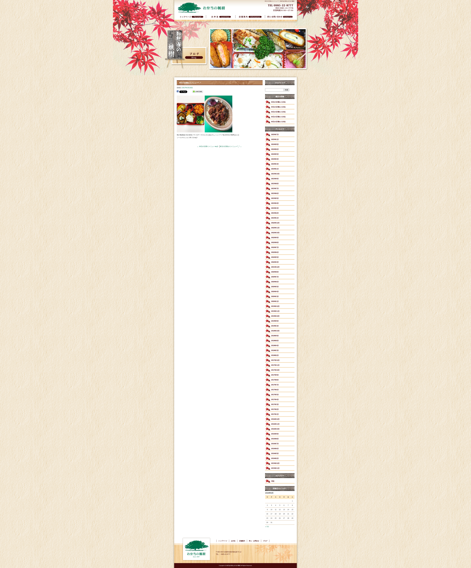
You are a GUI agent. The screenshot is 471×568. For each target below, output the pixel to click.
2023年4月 (275, 203)
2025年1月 (275, 139)
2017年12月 (275, 360)
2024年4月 (275, 159)
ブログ (265, 541)
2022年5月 (275, 257)
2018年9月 (275, 336)
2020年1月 (275, 301)
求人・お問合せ (279, 18)
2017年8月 (275, 380)
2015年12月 (275, 463)
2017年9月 (275, 375)
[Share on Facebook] (178, 91)
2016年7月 (275, 444)
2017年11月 (275, 365)
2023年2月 (275, 213)
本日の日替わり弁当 (278, 102)
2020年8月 (275, 272)
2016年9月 (275, 434)
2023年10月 (275, 174)
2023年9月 (275, 179)
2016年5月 (275, 453)
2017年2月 (275, 409)
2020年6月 (275, 282)
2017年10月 (275, 370)
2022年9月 (275, 237)
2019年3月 (275, 326)
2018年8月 (275, 341)
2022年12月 (275, 223)
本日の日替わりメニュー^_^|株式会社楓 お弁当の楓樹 (279, 1)
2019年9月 (275, 321)
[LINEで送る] (197, 91)
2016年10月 (275, 429)
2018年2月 (275, 355)
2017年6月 (275, 390)
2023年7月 (275, 188)
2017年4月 (275, 399)
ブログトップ (280, 83)
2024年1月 (275, 169)
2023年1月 (275, 218)
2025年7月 (275, 134)
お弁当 (221, 18)
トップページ (191, 18)
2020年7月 (275, 277)
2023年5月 (275, 198)
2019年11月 (275, 311)
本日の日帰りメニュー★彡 (207, 146)
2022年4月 (275, 262)
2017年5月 (275, 395)
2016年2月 (275, 458)
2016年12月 (275, 419)
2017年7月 (275, 385)
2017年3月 (275, 404)
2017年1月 (275, 414)
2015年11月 (275, 468)
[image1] (190, 131)
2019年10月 (275, 316)
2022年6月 (275, 252)
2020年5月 (275, 287)
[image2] (218, 131)
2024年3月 (275, 164)
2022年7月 (275, 247)
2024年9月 (275, 144)
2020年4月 (275, 291)
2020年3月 (275, 296)
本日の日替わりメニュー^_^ (231, 146)
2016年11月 (275, 424)
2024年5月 (275, 154)
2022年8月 (275, 242)
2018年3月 (275, 350)
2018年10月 (275, 331)
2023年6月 (275, 193)
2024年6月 (275, 149)
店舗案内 (250, 18)
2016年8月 (275, 439)
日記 (272, 481)
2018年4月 (275, 345)
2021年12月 (275, 267)
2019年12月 (275, 306)
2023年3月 (275, 208)
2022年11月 (275, 228)
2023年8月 (275, 184)
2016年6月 (275, 448)
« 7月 (267, 527)
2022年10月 (275, 233)
